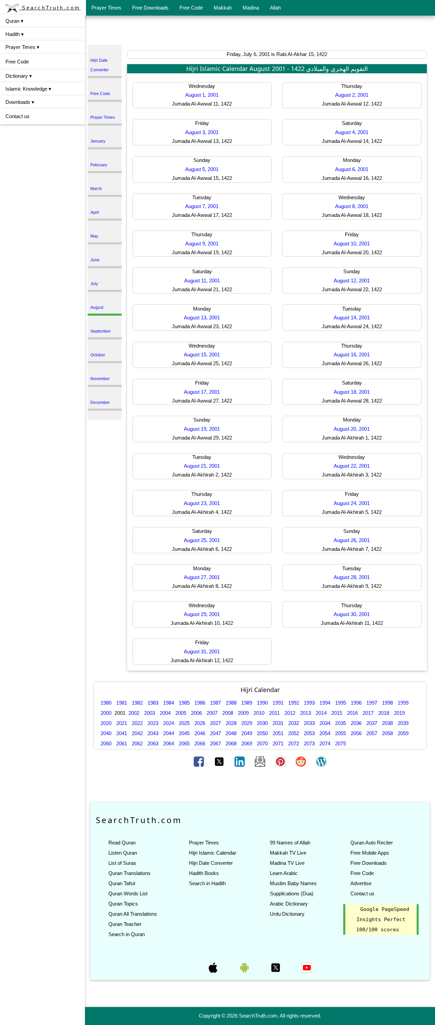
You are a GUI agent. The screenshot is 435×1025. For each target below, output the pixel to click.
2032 (293, 723)
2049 (246, 733)
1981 (121, 703)
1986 (199, 703)
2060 (106, 743)
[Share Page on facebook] (199, 761)
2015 (336, 713)
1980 (106, 703)
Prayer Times (106, 8)
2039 (403, 723)
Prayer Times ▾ (22, 47)
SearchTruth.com (50, 8)
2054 (324, 733)
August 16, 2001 (352, 354)
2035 (340, 723)
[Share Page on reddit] (301, 761)
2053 (309, 733)
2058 (387, 733)
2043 (152, 733)
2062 (137, 743)
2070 (262, 743)
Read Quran (122, 842)
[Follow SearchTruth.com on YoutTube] (306, 967)
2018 (383, 713)
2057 (371, 733)
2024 (168, 723)
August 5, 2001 (202, 169)
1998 (387, 703)
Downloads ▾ (19, 102)
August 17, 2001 (202, 392)
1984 (168, 703)
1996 (356, 703)
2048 (231, 733)
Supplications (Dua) (291, 893)
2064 (168, 743)
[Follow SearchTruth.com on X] (276, 967)
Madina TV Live (287, 863)
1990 (262, 703)
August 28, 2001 (352, 577)
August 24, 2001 (352, 503)
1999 (403, 703)
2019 (399, 713)
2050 (262, 733)
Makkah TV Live (288, 853)
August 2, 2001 (351, 95)
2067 (215, 743)
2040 (106, 733)
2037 (371, 723)
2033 (309, 723)
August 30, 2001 (352, 614)
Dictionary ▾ (18, 76)
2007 (212, 713)
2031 (278, 723)
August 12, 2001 (352, 280)
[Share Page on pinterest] (281, 761)
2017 (368, 713)
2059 (403, 733)
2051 (278, 733)
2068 (231, 743)
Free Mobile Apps (369, 853)
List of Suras (122, 863)
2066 (199, 743)
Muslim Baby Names (293, 883)
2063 (152, 743)
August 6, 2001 (351, 169)
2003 (149, 713)
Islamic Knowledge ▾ (28, 89)
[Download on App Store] (214, 967)
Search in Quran (126, 934)
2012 (289, 713)
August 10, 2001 (352, 243)
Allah (275, 8)
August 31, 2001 (202, 651)
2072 (293, 743)
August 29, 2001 (202, 614)
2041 (121, 733)
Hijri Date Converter (211, 863)
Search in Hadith (207, 883)
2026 (199, 723)
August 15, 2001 (202, 354)
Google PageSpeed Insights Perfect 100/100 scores (382, 919)
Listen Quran (122, 853)
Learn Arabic (284, 873)
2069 (246, 743)
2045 (184, 733)
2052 (293, 733)
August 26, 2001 (352, 540)
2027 (215, 723)
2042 (137, 733)
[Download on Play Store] (245, 967)
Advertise (360, 883)
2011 (274, 713)
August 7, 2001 (202, 206)
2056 (356, 733)
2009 (243, 713)
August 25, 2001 (202, 540)
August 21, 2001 (202, 466)
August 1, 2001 (202, 95)
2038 (387, 723)
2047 (215, 733)
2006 (196, 713)
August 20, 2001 (352, 429)
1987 (215, 703)
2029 (246, 723)
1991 (278, 703)
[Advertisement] (260, 31)
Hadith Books (204, 873)
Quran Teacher (124, 924)
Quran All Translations (132, 914)
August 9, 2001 (202, 243)
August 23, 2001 (202, 503)
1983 (152, 703)
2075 (340, 743)
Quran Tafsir (122, 883)
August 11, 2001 (202, 280)
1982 (137, 703)
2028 (231, 723)
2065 (184, 743)
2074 (324, 743)
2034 (324, 723)
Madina (251, 8)
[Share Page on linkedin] (240, 761)
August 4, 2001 (351, 132)
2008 (227, 713)
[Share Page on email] (260, 761)
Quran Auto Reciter (371, 842)
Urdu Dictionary (287, 914)
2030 (262, 723)
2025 (184, 723)
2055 (340, 733)
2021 (121, 723)
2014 (321, 713)
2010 (259, 713)
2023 (152, 723)
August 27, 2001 (202, 577)
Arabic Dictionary (289, 904)
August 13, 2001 (202, 317)
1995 (340, 703)
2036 (356, 723)
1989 (246, 703)
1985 (184, 703)
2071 (278, 743)
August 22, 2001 (352, 466)
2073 (309, 743)
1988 (231, 703)
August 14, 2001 (352, 317)
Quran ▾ (14, 21)
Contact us (17, 116)
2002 (133, 713)
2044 (168, 733)
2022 (137, 723)
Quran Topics (123, 904)
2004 (165, 713)
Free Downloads (150, 8)
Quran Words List (127, 893)
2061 (121, 743)
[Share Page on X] (220, 761)
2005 (180, 713)
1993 (309, 703)
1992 (293, 703)
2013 (305, 713)
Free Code (191, 8)
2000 (106, 713)
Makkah (223, 8)
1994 (324, 703)
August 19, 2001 (202, 429)
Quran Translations (129, 873)
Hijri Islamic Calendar (212, 853)
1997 (371, 703)
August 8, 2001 (351, 206)
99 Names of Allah (290, 842)
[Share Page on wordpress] (321, 761)
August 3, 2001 (202, 132)
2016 (352, 713)
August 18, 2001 (352, 392)
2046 (199, 733)
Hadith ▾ (14, 34)
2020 (106, 723)
